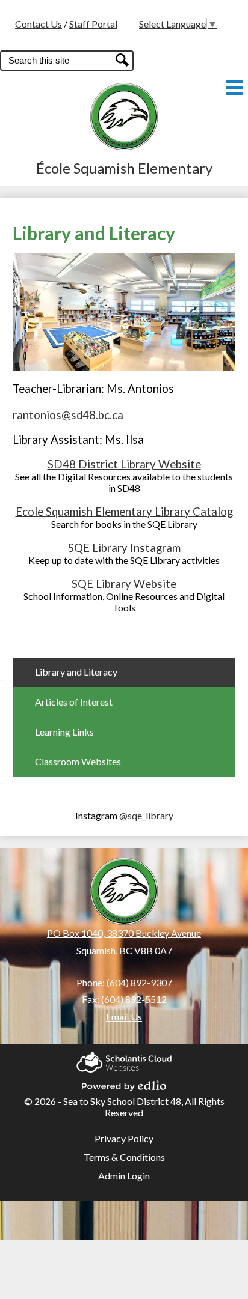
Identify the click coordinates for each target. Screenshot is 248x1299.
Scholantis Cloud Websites (124, 1058)
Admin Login (124, 1175)
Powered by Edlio (124, 1082)
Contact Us (38, 23)
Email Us (124, 1016)
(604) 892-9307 (139, 982)
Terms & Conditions (124, 1157)
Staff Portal (93, 23)
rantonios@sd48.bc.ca (68, 415)
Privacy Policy (124, 1138)
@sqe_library (146, 815)
